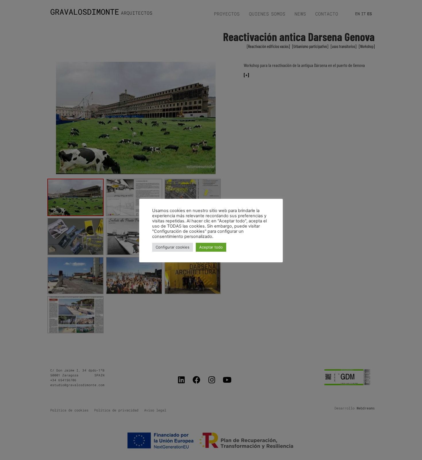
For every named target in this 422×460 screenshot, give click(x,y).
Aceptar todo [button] (211, 247)
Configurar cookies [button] (172, 247)
